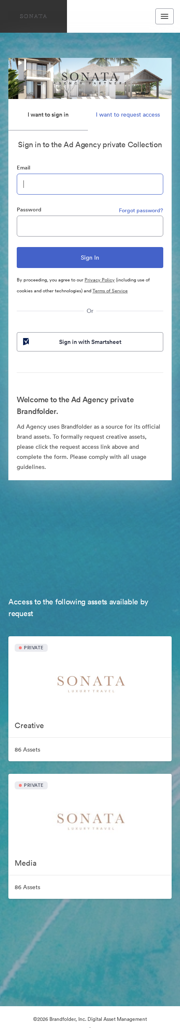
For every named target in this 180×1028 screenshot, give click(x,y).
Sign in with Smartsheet (90, 342)
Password (29, 209)
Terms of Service (110, 290)
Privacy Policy (100, 279)
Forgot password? (141, 210)
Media (25, 863)
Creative (29, 725)
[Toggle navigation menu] (164, 16)
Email (23, 167)
